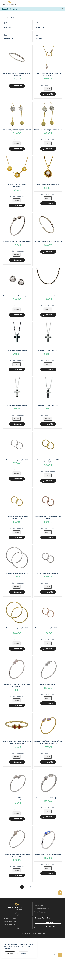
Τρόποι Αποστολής (9, 918)
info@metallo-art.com (49, 926)
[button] (61, 3)
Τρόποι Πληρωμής (9, 922)
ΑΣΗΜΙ (47, 89)
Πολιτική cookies (40, 912)
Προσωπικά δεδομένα (41, 909)
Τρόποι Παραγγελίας (10, 925)
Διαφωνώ (23, 953)
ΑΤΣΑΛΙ (47, 309)
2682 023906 (49, 922)
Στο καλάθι (18, 86)
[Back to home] (10, 3)
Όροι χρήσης (38, 906)
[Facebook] (17, 914)
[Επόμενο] (43, 887)
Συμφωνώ (9, 953)
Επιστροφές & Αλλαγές (11, 928)
